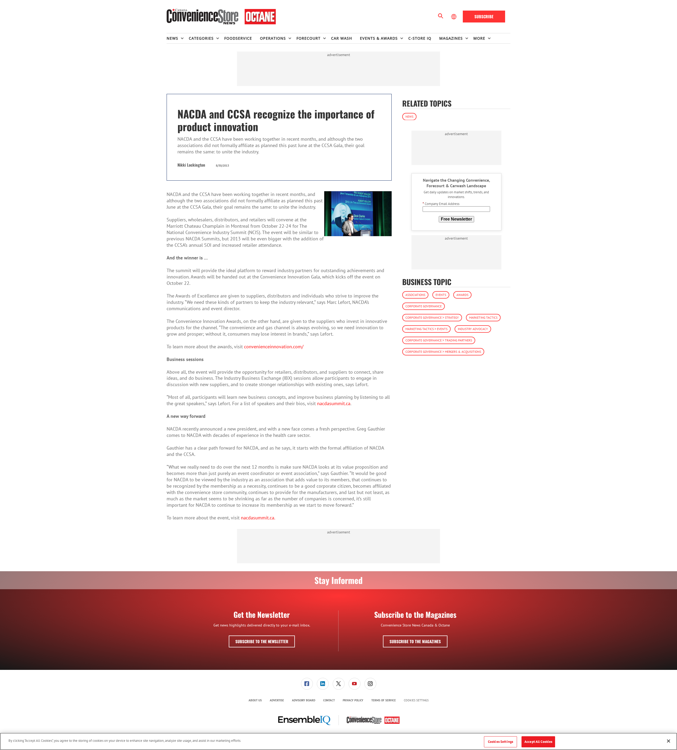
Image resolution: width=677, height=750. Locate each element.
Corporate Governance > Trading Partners (438, 340)
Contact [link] (329, 700)
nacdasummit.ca (333, 403)
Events (441, 295)
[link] (307, 684)
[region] (338, 741)
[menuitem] (178, 38)
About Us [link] (255, 700)
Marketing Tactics (483, 317)
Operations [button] (273, 38)
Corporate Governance (423, 306)
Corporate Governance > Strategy (432, 317)
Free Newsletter (456, 219)
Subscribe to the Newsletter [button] (261, 641)
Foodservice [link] (238, 38)
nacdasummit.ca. (259, 518)
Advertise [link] (277, 700)
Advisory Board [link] (303, 700)
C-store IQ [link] (419, 38)
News (409, 116)
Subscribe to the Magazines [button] (415, 641)
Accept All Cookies (538, 741)
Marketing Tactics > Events (426, 329)
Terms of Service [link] (383, 700)
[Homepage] (221, 17)
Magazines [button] (451, 38)
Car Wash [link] (341, 38)
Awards (462, 295)
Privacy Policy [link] (353, 700)
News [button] (172, 38)
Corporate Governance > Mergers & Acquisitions (443, 352)
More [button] (479, 38)
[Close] (668, 741)
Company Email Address (441, 204)
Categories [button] (201, 38)
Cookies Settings (416, 700)
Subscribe (483, 16)
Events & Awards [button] (379, 38)
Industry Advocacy (473, 329)
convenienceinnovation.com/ (273, 347)
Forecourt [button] (308, 38)
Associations (415, 295)
